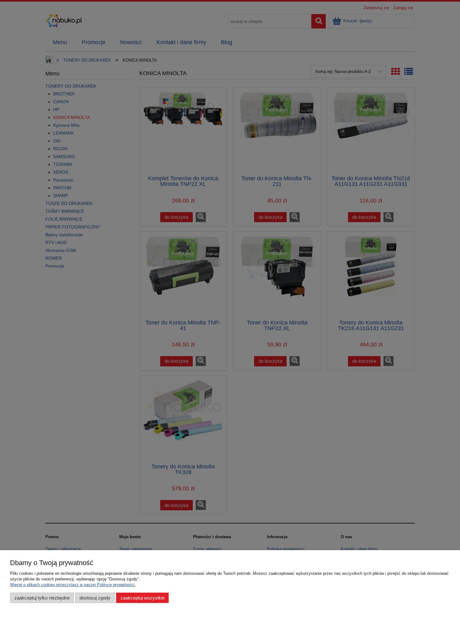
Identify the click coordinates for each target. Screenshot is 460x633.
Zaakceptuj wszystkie (142, 597)
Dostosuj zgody (94, 597)
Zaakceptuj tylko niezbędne (42, 597)
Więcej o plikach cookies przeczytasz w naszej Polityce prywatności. (73, 584)
